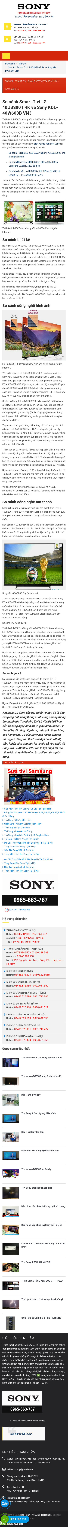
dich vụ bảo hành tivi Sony (47, 143)
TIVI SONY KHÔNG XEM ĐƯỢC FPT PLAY (42, 1281)
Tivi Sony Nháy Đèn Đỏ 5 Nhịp (18, 831)
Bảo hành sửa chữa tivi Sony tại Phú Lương (43, 1206)
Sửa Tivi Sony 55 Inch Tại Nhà (19, 850)
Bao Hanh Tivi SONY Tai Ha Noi (35, 1515)
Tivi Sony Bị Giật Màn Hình (17, 827)
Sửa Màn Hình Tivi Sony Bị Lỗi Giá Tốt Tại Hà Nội (27, 808)
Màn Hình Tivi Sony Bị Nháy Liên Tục (40, 1150)
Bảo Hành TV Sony (30, 1095)
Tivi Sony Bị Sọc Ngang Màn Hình (38, 1113)
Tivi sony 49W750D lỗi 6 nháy (36, 1169)
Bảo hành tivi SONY (21, 1433)
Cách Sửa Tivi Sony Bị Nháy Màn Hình (22, 824)
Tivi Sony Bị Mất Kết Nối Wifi (35, 1262)
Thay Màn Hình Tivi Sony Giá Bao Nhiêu (41, 1057)
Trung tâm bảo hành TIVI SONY (22, 1476)
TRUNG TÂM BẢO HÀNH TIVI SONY (31, 24)
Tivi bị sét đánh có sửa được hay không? (42, 1299)
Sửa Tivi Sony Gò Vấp (32, 1132)
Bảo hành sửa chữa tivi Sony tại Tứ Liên (41, 1225)
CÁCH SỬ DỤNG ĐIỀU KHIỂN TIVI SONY (41, 1318)
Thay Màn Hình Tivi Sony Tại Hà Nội (21, 854)
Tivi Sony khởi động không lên (37, 1188)
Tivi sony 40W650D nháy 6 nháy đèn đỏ (41, 1076)
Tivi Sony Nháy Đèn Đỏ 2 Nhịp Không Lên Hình (26, 835)
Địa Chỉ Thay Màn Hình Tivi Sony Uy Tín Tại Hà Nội (28, 843)
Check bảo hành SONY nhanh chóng (28, 1421)
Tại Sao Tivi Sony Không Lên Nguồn (21, 839)
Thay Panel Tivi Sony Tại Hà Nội (19, 846)
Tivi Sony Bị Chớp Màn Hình (17, 820)
